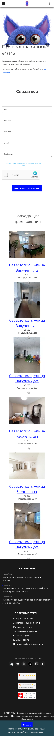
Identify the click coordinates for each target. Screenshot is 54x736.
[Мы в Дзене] (30, 663)
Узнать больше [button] (36, 732)
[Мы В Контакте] (17, 663)
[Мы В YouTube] (23, 663)
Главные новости (21, 640)
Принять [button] (27, 725)
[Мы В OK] (42, 663)
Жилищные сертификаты (25, 631)
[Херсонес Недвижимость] (27, 3)
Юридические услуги (23, 627)
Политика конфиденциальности (28, 644)
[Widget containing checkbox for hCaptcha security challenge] (21, 175)
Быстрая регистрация (23, 618)
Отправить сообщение (27, 188)
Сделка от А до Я (21, 635)
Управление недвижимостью (26, 623)
